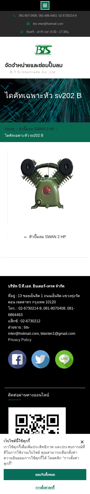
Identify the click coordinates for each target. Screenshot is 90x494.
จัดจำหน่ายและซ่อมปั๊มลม (34, 65)
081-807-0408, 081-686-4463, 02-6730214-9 (48, 15)
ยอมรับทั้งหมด (45, 474)
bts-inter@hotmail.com (48, 23)
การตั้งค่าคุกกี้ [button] (45, 487)
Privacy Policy (19, 340)
